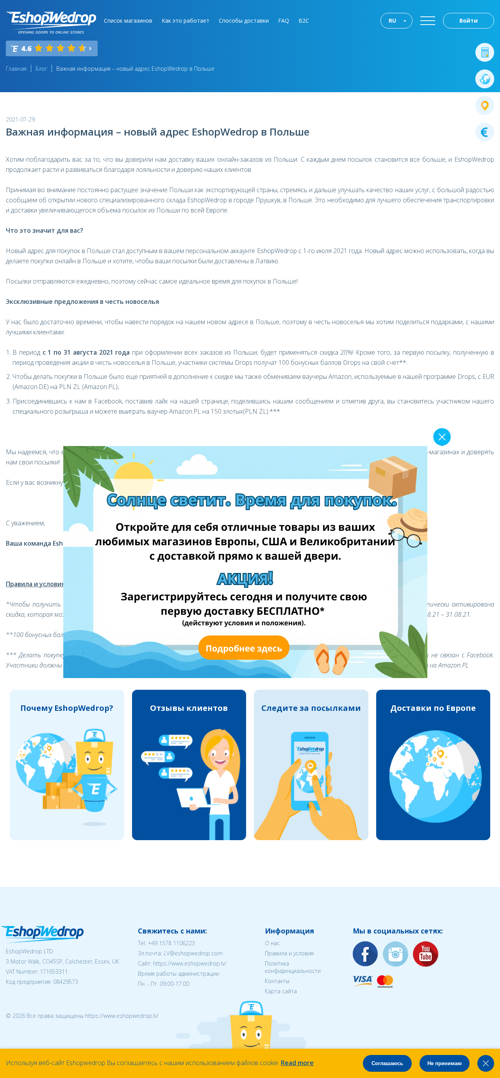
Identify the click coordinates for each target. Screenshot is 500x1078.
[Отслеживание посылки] (484, 105)
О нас (272, 943)
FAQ (283, 20)
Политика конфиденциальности (293, 967)
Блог (41, 68)
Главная (16, 68)
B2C (303, 20)
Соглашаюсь (387, 1063)
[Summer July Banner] (245, 675)
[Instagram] (396, 954)
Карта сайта (281, 991)
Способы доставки (244, 20)
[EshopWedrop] (51, 23)
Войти (468, 20)
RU (392, 20)
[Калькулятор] (484, 52)
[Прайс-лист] (484, 132)
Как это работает (185, 20)
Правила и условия (289, 953)
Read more (297, 1062)
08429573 (65, 981)
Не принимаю (444, 1063)
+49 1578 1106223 (171, 943)
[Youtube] (426, 954)
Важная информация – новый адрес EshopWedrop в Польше (135, 68)
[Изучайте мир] (484, 79)
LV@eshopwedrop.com (193, 953)
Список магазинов (128, 20)
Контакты (277, 981)
